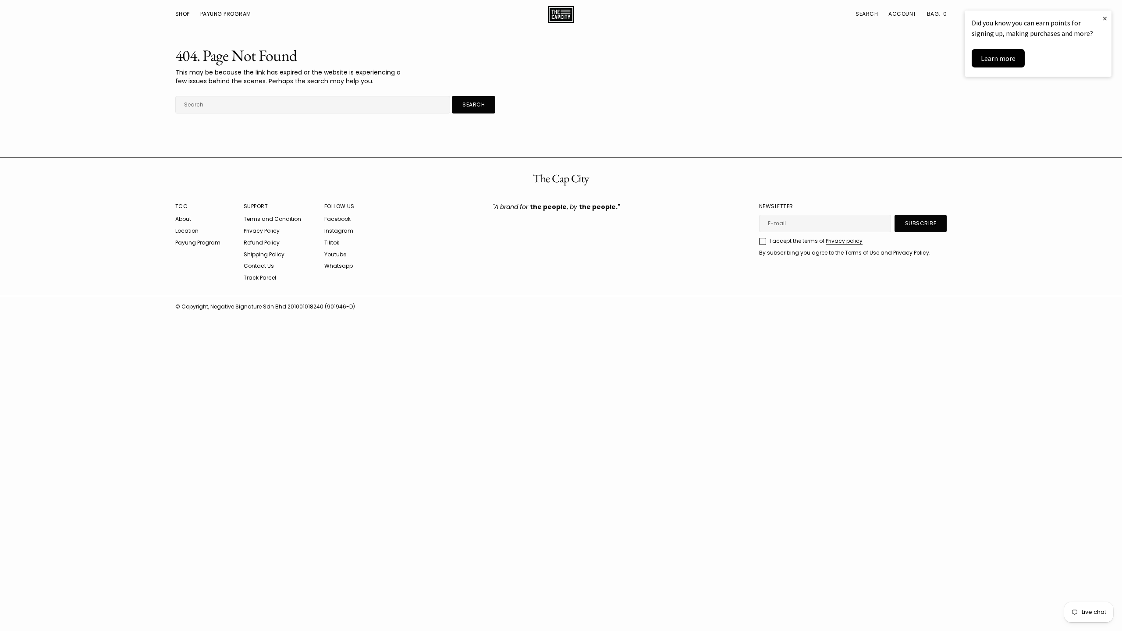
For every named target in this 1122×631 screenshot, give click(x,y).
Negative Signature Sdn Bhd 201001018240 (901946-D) (282, 306)
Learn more (998, 58)
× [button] (1105, 18)
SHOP (182, 14)
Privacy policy (844, 241)
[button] (902, 14)
